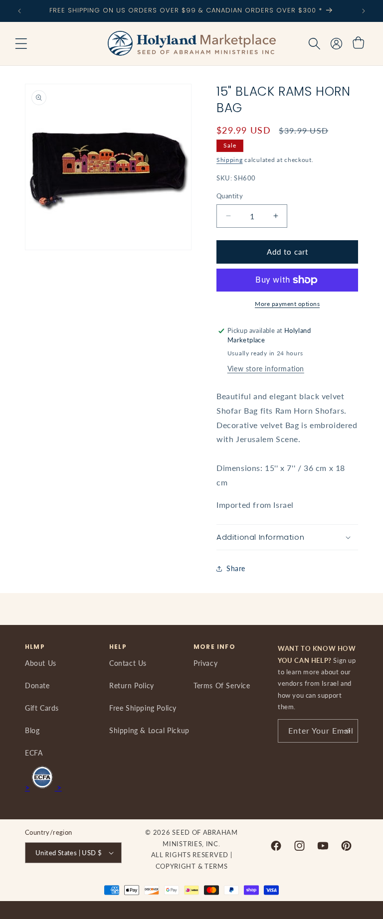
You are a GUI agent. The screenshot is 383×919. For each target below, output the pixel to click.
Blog (32, 730)
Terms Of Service (221, 685)
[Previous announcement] (19, 11)
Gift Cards (42, 708)
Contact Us (128, 663)
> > (43, 787)
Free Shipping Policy (143, 708)
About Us (40, 663)
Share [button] (235, 568)
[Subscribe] (347, 731)
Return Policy (131, 685)
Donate (37, 685)
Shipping (229, 159)
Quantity (229, 196)
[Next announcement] (364, 11)
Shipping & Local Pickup (149, 730)
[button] (21, 44)
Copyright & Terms (192, 866)
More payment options (287, 303)
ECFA (33, 753)
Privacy (205, 663)
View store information (265, 368)
